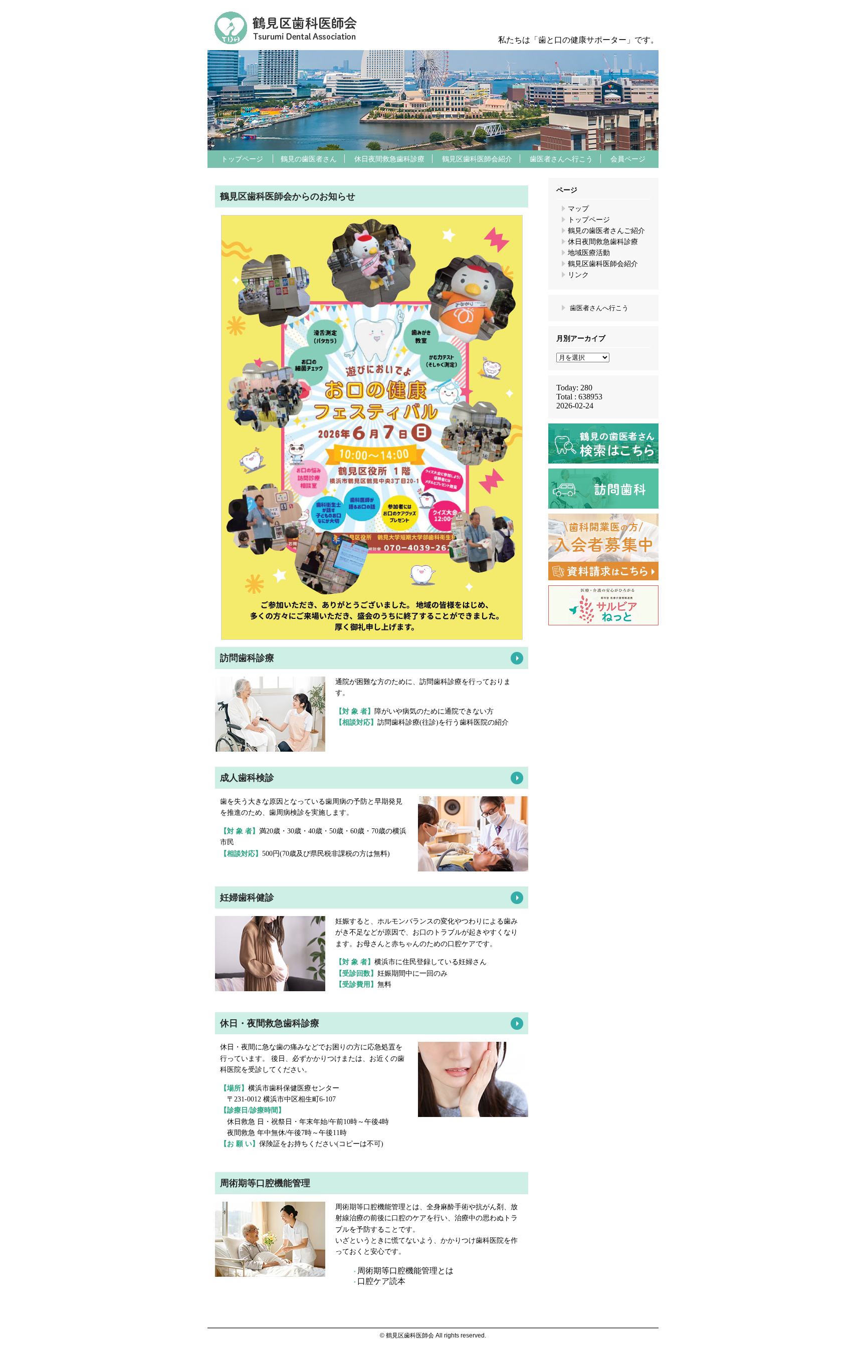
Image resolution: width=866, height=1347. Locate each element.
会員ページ (627, 159)
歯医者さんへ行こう (561, 159)
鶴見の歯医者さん (309, 159)
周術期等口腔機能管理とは (405, 1270)
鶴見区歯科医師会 (598, 18)
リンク (578, 275)
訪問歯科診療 (247, 658)
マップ (578, 208)
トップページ (242, 159)
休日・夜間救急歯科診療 (269, 1023)
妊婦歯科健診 (247, 897)
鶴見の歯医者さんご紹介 (606, 231)
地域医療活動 (589, 253)
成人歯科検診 (247, 778)
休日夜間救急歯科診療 (389, 159)
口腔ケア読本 (381, 1281)
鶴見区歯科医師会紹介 (477, 159)
